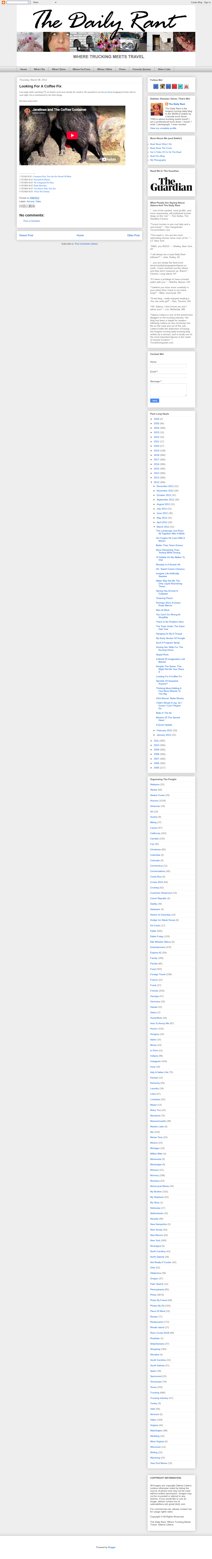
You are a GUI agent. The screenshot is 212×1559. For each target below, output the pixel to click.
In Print (154, 1050)
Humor (153, 1028)
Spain (153, 1371)
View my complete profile (163, 128)
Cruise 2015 (156, 882)
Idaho (153, 1039)
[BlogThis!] (24, 206)
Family (153, 958)
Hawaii (153, 1007)
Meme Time (156, 1137)
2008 (157, 754)
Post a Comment (32, 221)
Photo (153, 1294)
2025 (157, 423)
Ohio (152, 1267)
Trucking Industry (159, 1398)
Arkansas (155, 806)
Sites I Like (164, 69)
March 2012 (163, 526)
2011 (156, 740)
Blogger (111, 1547)
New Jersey (156, 1229)
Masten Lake (157, 1126)
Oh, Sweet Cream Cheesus (170, 569)
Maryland (155, 1115)
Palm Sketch (156, 1284)
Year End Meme (158, 1463)
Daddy (153, 903)
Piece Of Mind (157, 1311)
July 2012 (162, 508)
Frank (153, 985)
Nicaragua (155, 1246)
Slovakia (154, 1354)
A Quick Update (164, 724)
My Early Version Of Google (170, 638)
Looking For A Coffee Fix (169, 676)
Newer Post (26, 235)
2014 (157, 473)
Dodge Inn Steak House (162, 920)
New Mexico (156, 1235)
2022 (157, 437)
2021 (157, 441)
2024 (157, 428)
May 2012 (162, 517)
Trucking (154, 1392)
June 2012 (162, 513)
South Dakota (157, 1365)
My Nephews (157, 1197)
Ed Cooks (155, 925)
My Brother (156, 1191)
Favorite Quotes (142, 69)
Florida (154, 963)
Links (153, 1094)
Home (23, 69)
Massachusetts (158, 1121)
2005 (157, 767)
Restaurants (156, 1322)
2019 (157, 450)
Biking (153, 822)
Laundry (154, 1088)
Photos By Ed (157, 1305)
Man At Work (162, 610)
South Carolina (158, 1360)
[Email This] (21, 206)
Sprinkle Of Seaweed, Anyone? (167, 682)
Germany (155, 1001)
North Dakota (157, 1256)
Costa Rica (156, 876)
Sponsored (156, 1376)
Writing (154, 1452)
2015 (157, 468)
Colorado (155, 860)
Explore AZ (156, 952)
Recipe (154, 1316)
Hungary (154, 1034)
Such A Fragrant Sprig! (168, 642)
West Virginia (157, 1441)
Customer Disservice (161, 893)
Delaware (155, 909)
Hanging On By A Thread (169, 633)
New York (155, 1240)
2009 (157, 749)
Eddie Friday (156, 936)
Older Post (133, 235)
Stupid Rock (162, 654)
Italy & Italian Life (159, 1072)
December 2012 (165, 486)
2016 (157, 464)
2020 (157, 446)
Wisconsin (155, 1447)
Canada (154, 838)
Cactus (154, 827)
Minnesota (155, 1159)
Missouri (154, 1170)
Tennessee (156, 1381)
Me (152, 1132)
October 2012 (164, 495)
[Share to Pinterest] (33, 206)
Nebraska (155, 1208)
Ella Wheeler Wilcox (160, 942)
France (154, 979)
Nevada (154, 1218)
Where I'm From (81, 69)
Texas (153, 1387)
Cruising (154, 887)
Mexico (154, 1142)
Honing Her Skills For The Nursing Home (169, 648)
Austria (154, 817)
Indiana (154, 1055)
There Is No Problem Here (170, 621)
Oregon (154, 1278)
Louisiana (155, 1099)
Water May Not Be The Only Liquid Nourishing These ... (169, 583)
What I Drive (59, 69)
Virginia (154, 1425)
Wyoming (155, 1457)
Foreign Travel (157, 974)
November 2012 (165, 490)
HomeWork (156, 1018)
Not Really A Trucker (160, 1262)
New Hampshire (158, 1224)
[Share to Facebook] (30, 206)
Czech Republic (158, 898)
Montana (154, 1180)
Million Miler (156, 1153)
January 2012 (164, 735)
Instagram (155, 1061)
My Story (154, 1202)
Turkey (153, 1403)
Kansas (154, 1077)
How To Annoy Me (159, 1023)
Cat (152, 844)
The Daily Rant (177, 104)
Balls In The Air (164, 713)
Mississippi (155, 1164)
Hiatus (153, 1012)
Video (38, 201)
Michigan (155, 1148)
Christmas (155, 849)
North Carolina (157, 1251)
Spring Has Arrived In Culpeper (167, 592)
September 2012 (166, 499)
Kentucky (155, 1083)
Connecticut (156, 865)
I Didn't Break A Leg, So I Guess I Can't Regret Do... (169, 705)
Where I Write (104, 69)
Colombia (155, 855)
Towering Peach (164, 598)
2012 (157, 482)
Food (153, 969)
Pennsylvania (157, 1289)
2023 (157, 432)
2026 (157, 419)
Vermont (154, 1414)
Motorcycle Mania (159, 1186)
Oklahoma (155, 1273)
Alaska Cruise (157, 795)
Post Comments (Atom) (86, 244)
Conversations (157, 871)
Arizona (30, 201)
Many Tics (155, 1110)
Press (122, 69)
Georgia (154, 996)
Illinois (153, 1045)
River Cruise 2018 (159, 1332)
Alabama (154, 784)
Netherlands (156, 1213)
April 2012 (162, 522)
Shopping (155, 1349)
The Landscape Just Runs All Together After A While (170, 532)
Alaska (153, 789)
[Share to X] (27, 206)
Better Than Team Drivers (169, 545)
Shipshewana (157, 1343)
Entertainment (157, 947)
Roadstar (155, 1338)
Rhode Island (157, 1327)
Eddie (153, 931)
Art (151, 811)
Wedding (154, 1436)
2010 (157, 745)
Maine (153, 1104)
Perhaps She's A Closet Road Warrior (168, 604)
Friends (154, 990)
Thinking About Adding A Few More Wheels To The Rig (168, 691)
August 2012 (164, 504)
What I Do (39, 69)
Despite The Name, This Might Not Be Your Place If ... (170, 669)
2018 (157, 455)
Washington (156, 1430)
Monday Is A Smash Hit (168, 564)
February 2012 (165, 730)
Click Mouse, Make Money (170, 698)
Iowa (152, 1066)
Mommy (154, 1175)
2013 (157, 477)
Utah (152, 1408)
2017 (157, 459)
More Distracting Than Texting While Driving (168, 551)
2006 (157, 763)
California (155, 833)
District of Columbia (160, 914)
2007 (157, 758)
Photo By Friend (158, 1300)
